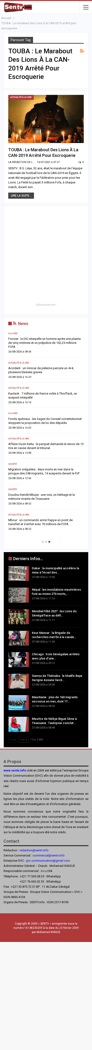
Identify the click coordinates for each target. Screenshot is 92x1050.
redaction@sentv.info (34, 850)
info (62, 855)
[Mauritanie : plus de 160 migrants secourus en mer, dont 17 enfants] (18, 702)
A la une (12, 333)
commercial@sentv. (46, 855)
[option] (46, 433)
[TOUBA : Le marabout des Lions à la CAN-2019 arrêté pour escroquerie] (46, 119)
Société (12, 464)
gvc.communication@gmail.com (48, 860)
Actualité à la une (21, 97)
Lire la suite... (21, 195)
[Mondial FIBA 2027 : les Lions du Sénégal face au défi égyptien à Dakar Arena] (18, 616)
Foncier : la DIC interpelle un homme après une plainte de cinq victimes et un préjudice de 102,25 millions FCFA (44, 343)
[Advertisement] (46, 256)
